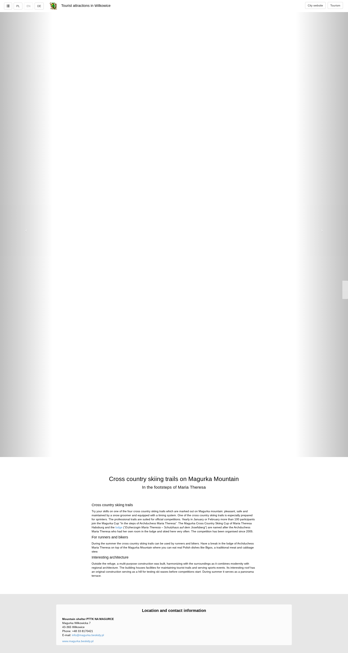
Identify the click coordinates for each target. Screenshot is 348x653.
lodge (118, 527)
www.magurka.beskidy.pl (77, 641)
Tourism (335, 5)
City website (315, 5)
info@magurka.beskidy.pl (88, 635)
